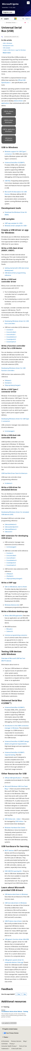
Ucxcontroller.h (11, 332)
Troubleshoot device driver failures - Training (14, 1011)
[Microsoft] (15, 19)
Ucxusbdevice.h (11, 337)
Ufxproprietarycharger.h (12, 385)
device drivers (18, 101)
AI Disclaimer (5, 1041)
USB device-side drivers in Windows (16, 894)
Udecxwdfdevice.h (11, 529)
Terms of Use (23, 1046)
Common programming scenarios (16, 635)
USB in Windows (7, 43)
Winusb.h (9, 629)
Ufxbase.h (8, 380)
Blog (24, 1041)
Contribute (4, 1043)
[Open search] (23, 18)
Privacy (12, 1043)
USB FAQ (7, 181)
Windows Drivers (11, 22)
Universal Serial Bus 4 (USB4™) (14, 162)
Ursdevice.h (8, 483)
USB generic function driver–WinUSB (17, 939)
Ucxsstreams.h (11, 342)
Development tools (8, 45)
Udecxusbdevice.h (10, 524)
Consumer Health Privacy (8, 1046)
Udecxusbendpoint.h (11, 527)
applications (5, 103)
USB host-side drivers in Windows (16, 903)
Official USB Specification (13, 778)
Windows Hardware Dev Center (15, 828)
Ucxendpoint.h (11, 339)
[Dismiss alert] (28, 2)
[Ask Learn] (25, 22)
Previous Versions (16, 1041)
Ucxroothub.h (10, 334)
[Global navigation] (1, 18)
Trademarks (4, 1048)
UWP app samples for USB (13, 223)
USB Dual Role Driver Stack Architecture (14, 473)
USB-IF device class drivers (13, 921)
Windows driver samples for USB (15, 226)
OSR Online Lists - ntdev (12, 819)
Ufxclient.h (8, 383)
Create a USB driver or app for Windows (14, 50)
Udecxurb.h (8, 532)
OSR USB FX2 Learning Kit (13, 871)
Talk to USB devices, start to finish (16, 587)
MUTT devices (9, 850)
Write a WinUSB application (13, 616)
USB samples (6, 48)
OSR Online (19, 821)
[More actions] (28, 22)
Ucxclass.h (9, 330)
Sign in (28, 18)
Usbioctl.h (9, 631)
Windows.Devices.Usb (12, 605)
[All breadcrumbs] (2, 22)
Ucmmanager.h (10, 431)
